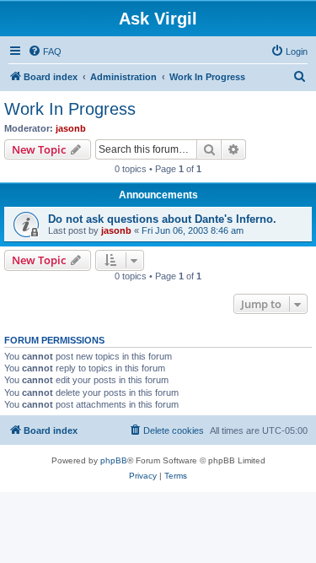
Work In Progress (70, 109)
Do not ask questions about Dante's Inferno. (162, 219)
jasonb (71, 128)
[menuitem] (45, 51)
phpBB (113, 460)
